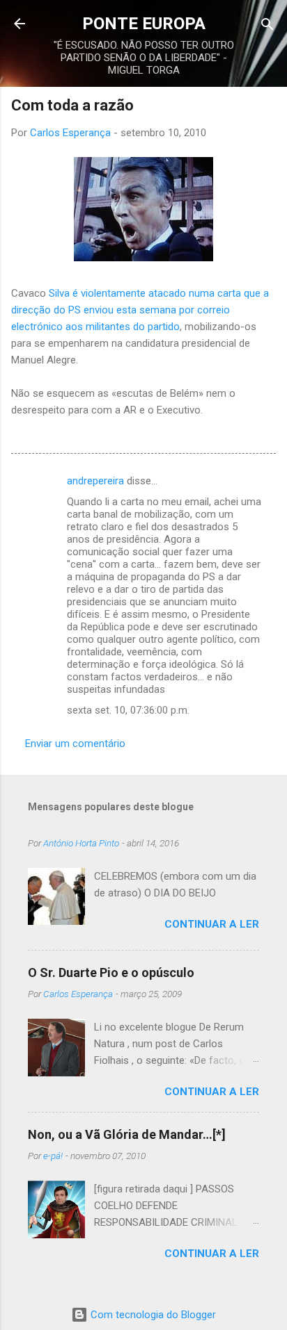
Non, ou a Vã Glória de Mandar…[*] (127, 1134)
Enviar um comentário (75, 743)
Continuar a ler (211, 924)
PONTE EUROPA (143, 23)
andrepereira (95, 481)
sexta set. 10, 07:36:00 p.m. (128, 710)
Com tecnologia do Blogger (152, 1314)
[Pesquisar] (267, 25)
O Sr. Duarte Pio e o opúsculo (111, 972)
